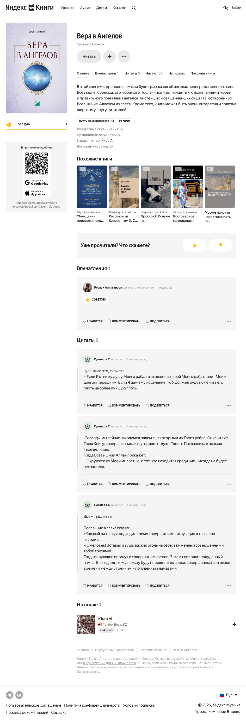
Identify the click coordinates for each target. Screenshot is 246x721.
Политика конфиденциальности (92, 705)
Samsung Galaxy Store (42, 202)
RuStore (21, 202)
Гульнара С (102, 359)
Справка (58, 712)
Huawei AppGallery (25, 206)
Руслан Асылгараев (108, 287)
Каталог (119, 8)
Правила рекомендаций (27, 712)
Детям (101, 8)
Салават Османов (91, 44)
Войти (236, 8)
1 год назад (164, 287)
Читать (89, 56)
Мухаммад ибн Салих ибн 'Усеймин (105, 212)
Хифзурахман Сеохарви (128, 212)
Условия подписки (139, 705)
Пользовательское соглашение (33, 705)
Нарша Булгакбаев (156, 212)
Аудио (85, 8)
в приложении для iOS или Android (109, 663)
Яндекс (233, 711)
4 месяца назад (137, 426)
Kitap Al (107, 140)
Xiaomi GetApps (49, 206)
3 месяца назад (137, 359)
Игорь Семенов (185, 212)
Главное (67, 8)
